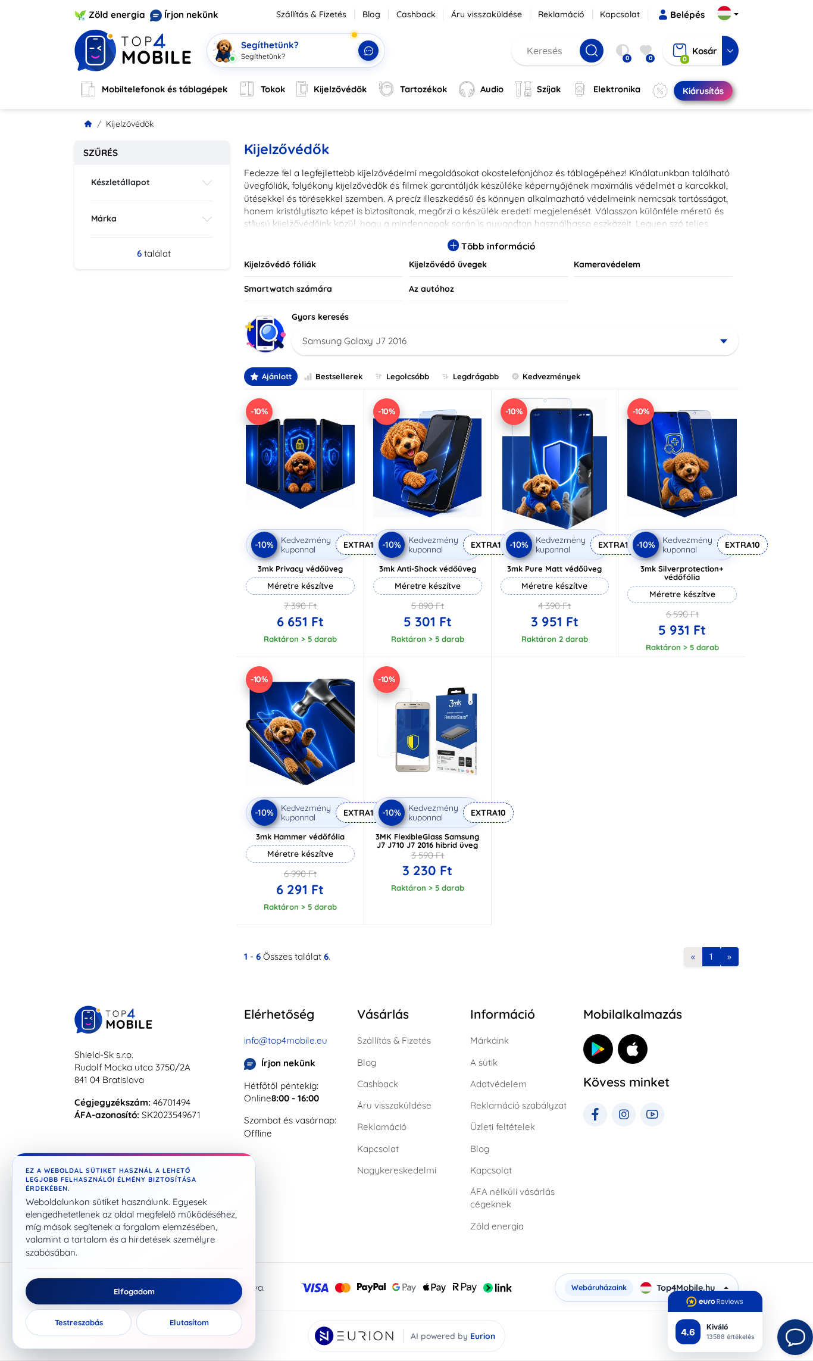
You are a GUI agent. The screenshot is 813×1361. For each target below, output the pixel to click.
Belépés (687, 14)
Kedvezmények (551, 376)
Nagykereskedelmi (396, 1170)
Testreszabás (79, 1322)
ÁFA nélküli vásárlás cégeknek (512, 1198)
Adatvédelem (498, 1084)
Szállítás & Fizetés (311, 14)
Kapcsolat (620, 14)
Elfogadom (134, 1291)
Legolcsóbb (407, 376)
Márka (104, 218)
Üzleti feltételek (502, 1126)
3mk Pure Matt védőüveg (554, 568)
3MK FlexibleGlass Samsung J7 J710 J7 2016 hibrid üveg (427, 841)
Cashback (416, 14)
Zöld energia (117, 14)
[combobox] (515, 341)
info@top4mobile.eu (285, 1040)
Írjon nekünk (191, 14)
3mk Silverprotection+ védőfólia (682, 573)
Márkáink (489, 1040)
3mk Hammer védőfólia (300, 836)
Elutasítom (189, 1322)
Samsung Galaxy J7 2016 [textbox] (354, 341)
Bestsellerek (338, 376)
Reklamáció (561, 14)
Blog (371, 14)
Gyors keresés (320, 316)
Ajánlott (277, 376)
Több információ (497, 246)
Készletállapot (120, 182)
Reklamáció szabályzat (518, 1105)
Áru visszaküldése (486, 14)
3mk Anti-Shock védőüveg (427, 568)
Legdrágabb (476, 376)
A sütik (484, 1062)
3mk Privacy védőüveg (300, 568)
